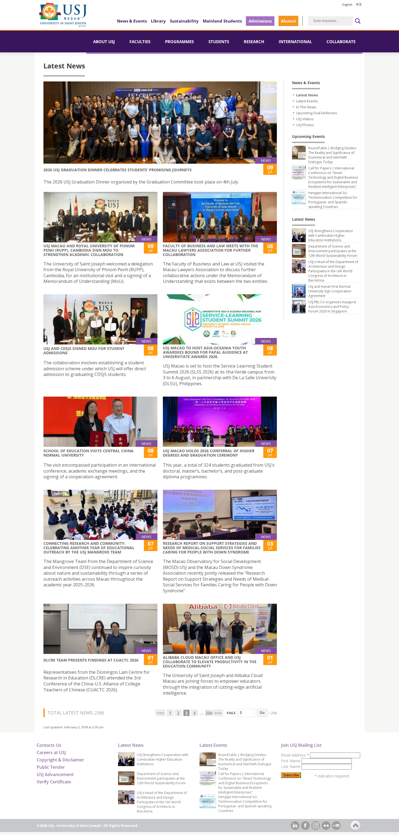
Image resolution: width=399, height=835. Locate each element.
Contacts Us (49, 745)
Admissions (260, 21)
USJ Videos (305, 118)
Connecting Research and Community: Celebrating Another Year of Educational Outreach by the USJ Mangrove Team (88, 548)
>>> (218, 713)
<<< (160, 713)
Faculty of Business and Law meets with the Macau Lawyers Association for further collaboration (210, 250)
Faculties (139, 41)
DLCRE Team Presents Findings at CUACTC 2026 (90, 660)
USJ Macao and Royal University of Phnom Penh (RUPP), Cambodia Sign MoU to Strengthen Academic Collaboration (89, 250)
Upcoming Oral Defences (316, 112)
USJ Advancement (55, 774)
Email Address (295, 755)
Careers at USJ (51, 752)
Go (262, 713)
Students (218, 41)
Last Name (291, 766)
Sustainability (184, 21)
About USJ (104, 41)
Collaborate (341, 41)
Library (158, 21)
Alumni (288, 21)
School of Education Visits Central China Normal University (88, 453)
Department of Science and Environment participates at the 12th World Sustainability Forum (332, 251)
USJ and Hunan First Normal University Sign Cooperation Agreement (329, 291)
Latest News (307, 95)
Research (254, 41)
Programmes (179, 41)
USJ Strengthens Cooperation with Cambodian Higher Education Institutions (330, 235)
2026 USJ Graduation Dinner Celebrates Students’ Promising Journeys (117, 169)
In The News (306, 107)
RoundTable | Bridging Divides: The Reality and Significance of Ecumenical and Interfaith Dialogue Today (332, 155)
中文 (359, 4)
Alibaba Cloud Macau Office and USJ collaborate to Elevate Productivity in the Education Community (209, 662)
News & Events (132, 21)
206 (208, 713)
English (347, 4)
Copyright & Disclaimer (60, 760)
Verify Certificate (54, 782)
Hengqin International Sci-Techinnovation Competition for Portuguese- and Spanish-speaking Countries (332, 200)
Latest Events (307, 101)
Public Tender (51, 767)
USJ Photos (305, 124)
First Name (291, 760)
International (295, 41)
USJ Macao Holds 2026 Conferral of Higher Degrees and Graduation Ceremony (208, 453)
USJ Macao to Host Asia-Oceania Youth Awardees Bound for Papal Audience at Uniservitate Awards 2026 (205, 352)
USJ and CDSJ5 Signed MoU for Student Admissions (83, 350)
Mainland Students (222, 21)
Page (231, 713)
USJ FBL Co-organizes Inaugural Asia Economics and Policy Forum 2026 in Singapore (332, 307)
